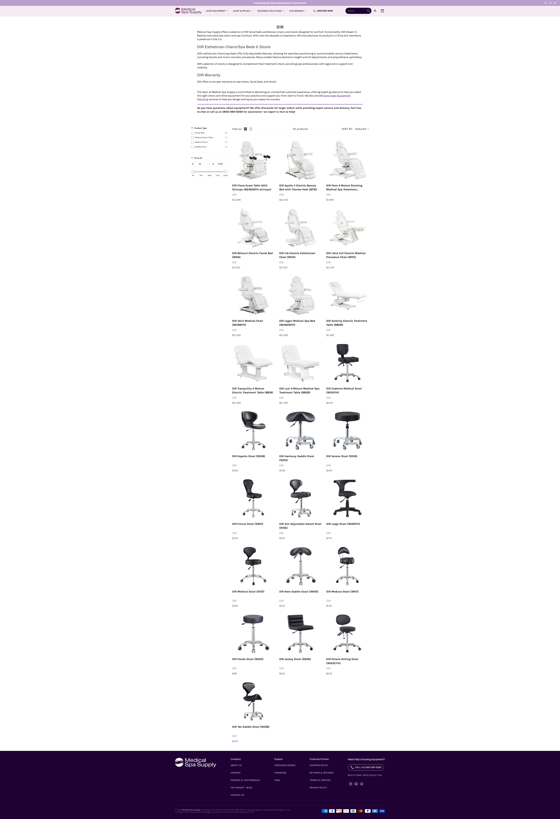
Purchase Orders (284, 765)
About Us (236, 765)
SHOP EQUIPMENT (215, 10)
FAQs (277, 780)
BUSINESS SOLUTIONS (270, 10)
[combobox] (358, 11)
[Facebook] (555, 3)
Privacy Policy (318, 787)
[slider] (192, 171)
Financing (280, 772)
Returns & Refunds (322, 772)
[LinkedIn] (550, 3)
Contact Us (237, 795)
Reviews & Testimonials (245, 780)
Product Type (200, 128)
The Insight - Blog (241, 787)
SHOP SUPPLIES (241, 10)
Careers (235, 772)
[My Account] (375, 11)
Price (198, 158)
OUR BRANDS (296, 10)
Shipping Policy (319, 765)
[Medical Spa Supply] (188, 11)
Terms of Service (320, 780)
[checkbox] (209, 132)
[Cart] (382, 11)
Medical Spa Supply (191, 810)
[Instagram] (545, 3)
